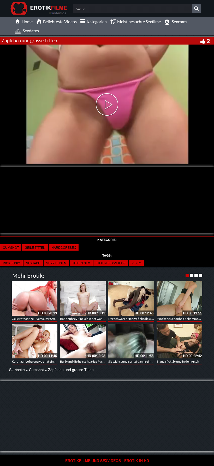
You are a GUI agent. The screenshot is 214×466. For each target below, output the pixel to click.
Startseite (17, 369)
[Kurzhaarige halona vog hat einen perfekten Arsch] (34, 341)
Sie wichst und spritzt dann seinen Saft (134, 361)
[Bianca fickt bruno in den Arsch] (179, 341)
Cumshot (11, 247)
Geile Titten (35, 247)
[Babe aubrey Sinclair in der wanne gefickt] (83, 298)
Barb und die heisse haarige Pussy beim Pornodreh (94, 361)
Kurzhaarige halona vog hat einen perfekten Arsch (46, 361)
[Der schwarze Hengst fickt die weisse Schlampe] (131, 298)
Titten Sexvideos (111, 263)
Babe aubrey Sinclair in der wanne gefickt (88, 319)
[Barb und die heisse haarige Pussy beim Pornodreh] (83, 341)
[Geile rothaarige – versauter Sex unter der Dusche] (34, 298)
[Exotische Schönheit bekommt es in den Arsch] (179, 298)
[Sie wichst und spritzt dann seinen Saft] (131, 341)
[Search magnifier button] (196, 8)
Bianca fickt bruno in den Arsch (178, 361)
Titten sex (81, 263)
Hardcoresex (63, 247)
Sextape (33, 263)
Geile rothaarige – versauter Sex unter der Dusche (45, 319)
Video (136, 263)
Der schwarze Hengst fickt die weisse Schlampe (140, 319)
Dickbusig (11, 263)
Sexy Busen (56, 263)
